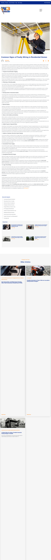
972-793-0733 (47, 2)
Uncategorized (6, 218)
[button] (43, 61)
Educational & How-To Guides (9, 201)
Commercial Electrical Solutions (9, 199)
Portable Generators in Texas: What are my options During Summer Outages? (41, 225)
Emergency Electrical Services (9, 204)
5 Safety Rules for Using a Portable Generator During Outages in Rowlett (17, 237)
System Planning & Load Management (10, 216)
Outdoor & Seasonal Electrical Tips (10, 210)
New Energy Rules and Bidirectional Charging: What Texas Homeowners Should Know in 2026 (17, 225)
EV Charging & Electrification (9, 208)
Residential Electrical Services (9, 212)
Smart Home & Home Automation (10, 214)
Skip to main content (3, 0)
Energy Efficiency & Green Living (9, 206)
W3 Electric (26, 188)
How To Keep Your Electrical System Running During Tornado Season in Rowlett (40, 237)
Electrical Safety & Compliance (9, 203)
